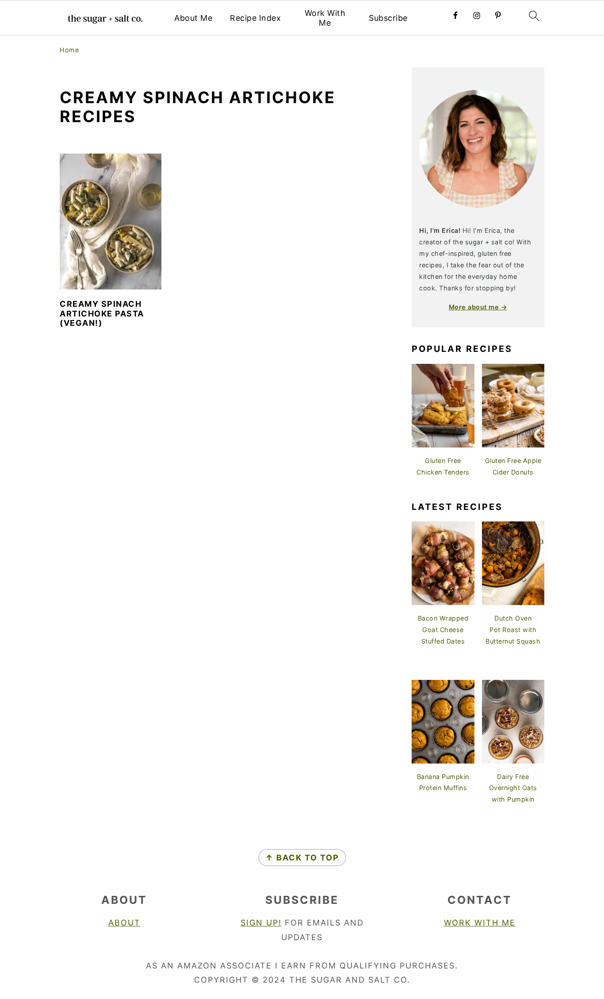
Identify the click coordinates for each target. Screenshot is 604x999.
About (124, 922)
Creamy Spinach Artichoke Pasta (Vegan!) (102, 313)
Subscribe (388, 18)
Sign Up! (261, 922)
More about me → (478, 307)
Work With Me (325, 17)
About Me (193, 18)
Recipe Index (255, 18)
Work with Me (480, 922)
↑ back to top (302, 857)
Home (69, 50)
